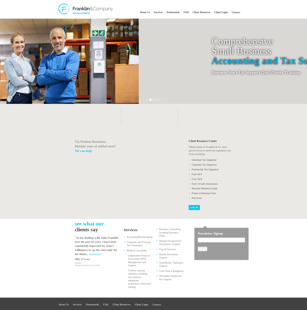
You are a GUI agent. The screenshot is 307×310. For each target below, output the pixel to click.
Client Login (221, 12)
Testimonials (173, 12)
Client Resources (201, 12)
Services (158, 12)
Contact (236, 12)
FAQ (186, 12)
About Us (145, 12)
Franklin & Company (86, 9)
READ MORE (95, 254)
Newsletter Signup (210, 233)
